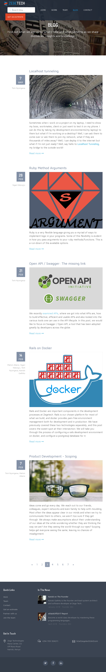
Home (43, 10)
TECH (17, 3)
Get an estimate (15, 17)
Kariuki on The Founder (58, 596)
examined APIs (50, 313)
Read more (35, 153)
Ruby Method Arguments (48, 168)
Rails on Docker (40, 348)
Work (54, 10)
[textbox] (21, 10)
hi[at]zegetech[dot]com (87, 641)
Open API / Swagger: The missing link (57, 263)
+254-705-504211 (50, 641)
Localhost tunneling (44, 71)
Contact (88, 10)
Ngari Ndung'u (19, 185)
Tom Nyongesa (18, 88)
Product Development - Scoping (53, 456)
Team (65, 10)
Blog (75, 10)
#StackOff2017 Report (58, 613)
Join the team (9, 617)
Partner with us (10, 613)
